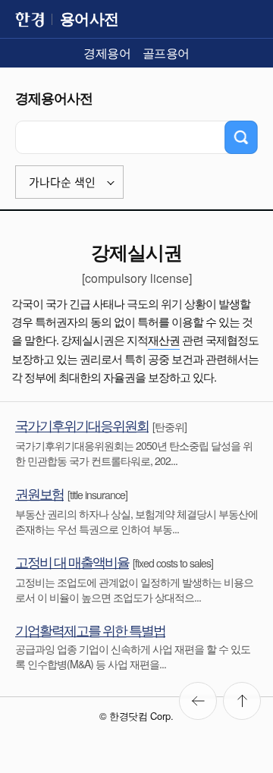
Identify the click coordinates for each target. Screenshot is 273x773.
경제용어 (106, 52)
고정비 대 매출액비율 (72, 561)
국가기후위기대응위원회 (82, 425)
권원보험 (39, 493)
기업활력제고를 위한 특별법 (90, 629)
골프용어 (166, 52)
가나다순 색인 (62, 182)
